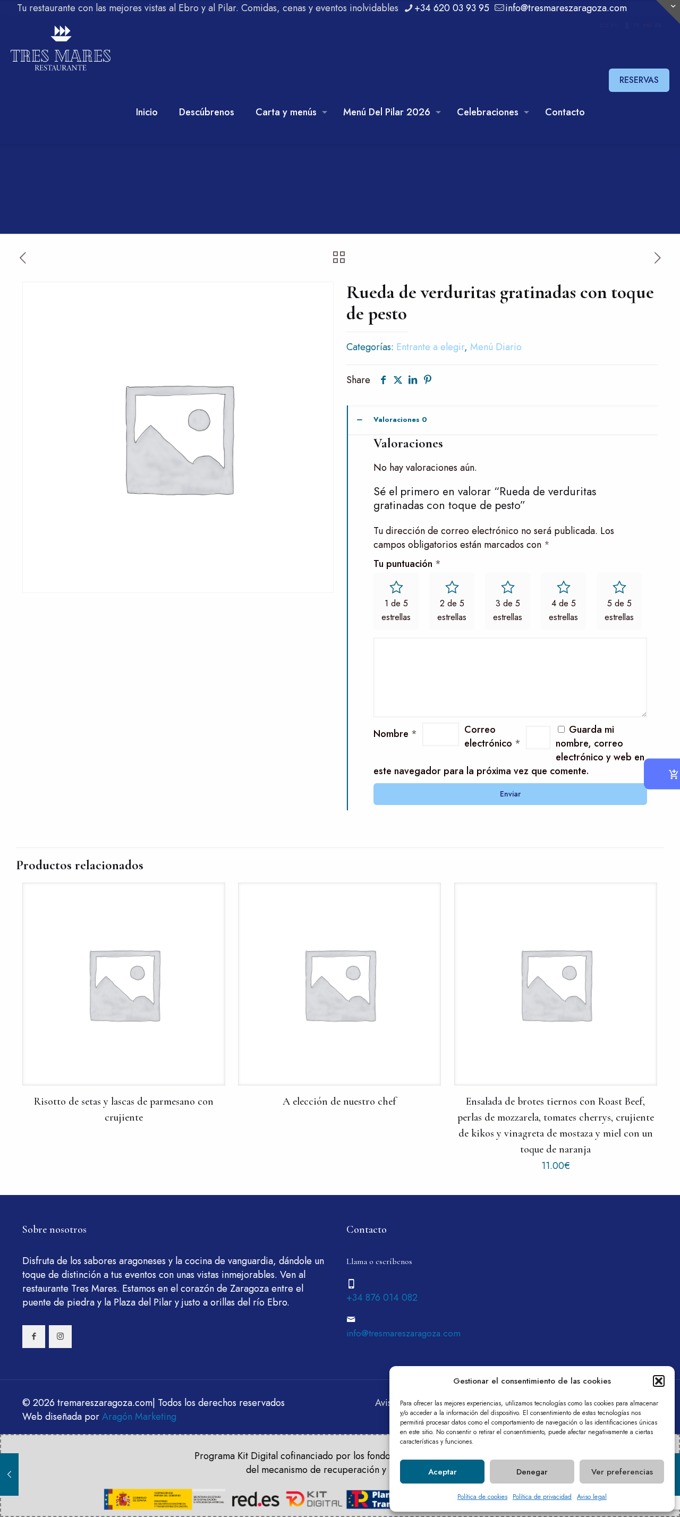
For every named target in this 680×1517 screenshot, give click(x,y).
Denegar (532, 1472)
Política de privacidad (542, 1497)
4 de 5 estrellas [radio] (563, 610)
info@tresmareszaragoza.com (566, 8)
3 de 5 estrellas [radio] (507, 610)
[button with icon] (33, 1336)
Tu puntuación (407, 564)
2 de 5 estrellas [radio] (451, 610)
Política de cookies (482, 1497)
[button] (658, 1381)
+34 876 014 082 (382, 1297)
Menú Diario (496, 347)
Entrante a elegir (430, 347)
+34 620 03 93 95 (451, 8)
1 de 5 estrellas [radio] (396, 610)
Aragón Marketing (139, 1416)
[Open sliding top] (668, 12)
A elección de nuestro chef (339, 1101)
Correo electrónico (492, 736)
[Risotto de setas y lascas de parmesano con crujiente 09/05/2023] (9, 1474)
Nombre (395, 734)
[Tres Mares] (60, 48)
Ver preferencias (622, 1472)
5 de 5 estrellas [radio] (619, 610)
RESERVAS (639, 80)
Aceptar (442, 1472)
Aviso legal (592, 1497)
